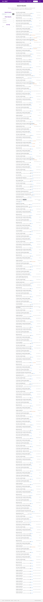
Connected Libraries (38, 600)
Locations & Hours (7, 600)
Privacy (12, 600)
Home (3, 600)
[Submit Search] (37, 1)
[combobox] (8, 18)
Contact (15, 600)
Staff (18, 600)
